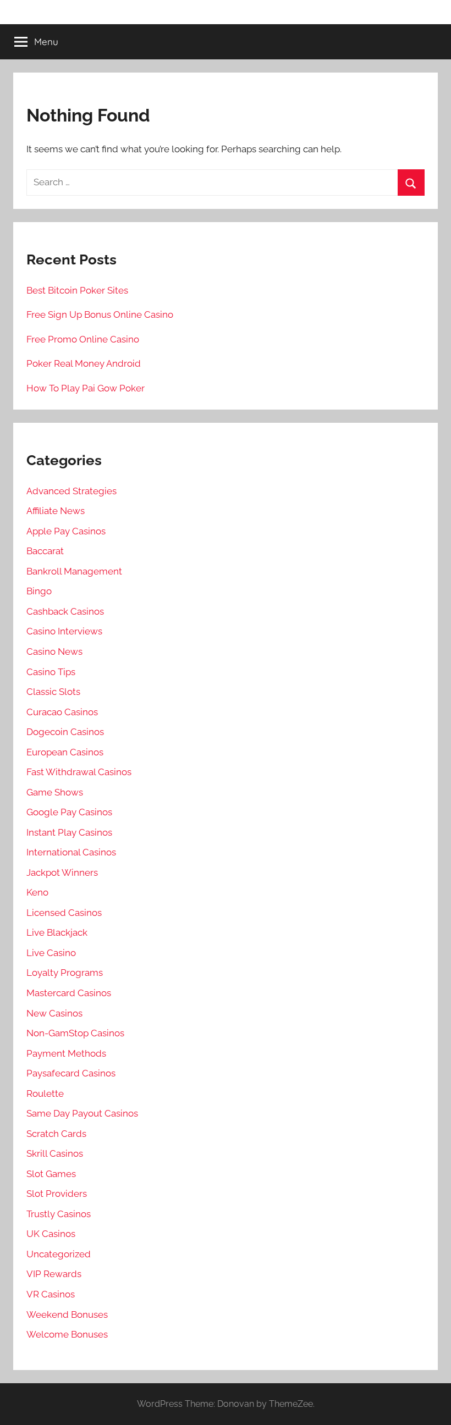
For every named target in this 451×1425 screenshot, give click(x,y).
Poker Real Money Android (83, 363)
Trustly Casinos (58, 1213)
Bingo (39, 591)
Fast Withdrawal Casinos (78, 771)
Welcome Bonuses (67, 1334)
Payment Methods (66, 1053)
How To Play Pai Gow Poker (85, 388)
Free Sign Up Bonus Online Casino (99, 314)
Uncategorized (58, 1254)
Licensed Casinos (64, 912)
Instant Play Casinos (69, 832)
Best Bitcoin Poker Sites (77, 290)
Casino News (54, 651)
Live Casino (51, 952)
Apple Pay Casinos (66, 531)
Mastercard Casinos (68, 992)
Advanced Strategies (71, 490)
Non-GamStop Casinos (75, 1033)
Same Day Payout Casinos (82, 1113)
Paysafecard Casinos (71, 1073)
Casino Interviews (64, 631)
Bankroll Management (74, 571)
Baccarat (45, 550)
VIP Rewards (53, 1273)
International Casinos (71, 852)
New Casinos (54, 1013)
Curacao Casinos (62, 711)
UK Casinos (50, 1233)
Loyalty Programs (64, 972)
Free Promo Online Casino (82, 339)
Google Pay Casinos (69, 812)
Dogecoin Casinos (65, 731)
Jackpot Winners (62, 872)
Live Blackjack (56, 932)
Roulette (45, 1093)
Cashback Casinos (65, 611)
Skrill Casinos (54, 1153)
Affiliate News (55, 510)
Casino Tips (50, 671)
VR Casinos (50, 1294)
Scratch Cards (56, 1133)
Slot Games (51, 1173)
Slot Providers (56, 1193)
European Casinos (64, 752)
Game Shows (54, 792)
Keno (37, 892)
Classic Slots (53, 691)
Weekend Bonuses (67, 1314)
